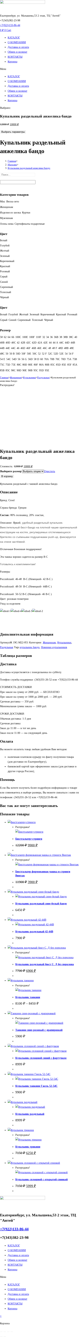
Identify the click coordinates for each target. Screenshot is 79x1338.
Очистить (49, 471)
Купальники (29, 377)
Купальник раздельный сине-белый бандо (41, 903)
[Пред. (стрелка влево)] (1, 1336)
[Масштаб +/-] (1, 1331)
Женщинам (16, 377)
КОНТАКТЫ (15, 56)
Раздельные (43, 377)
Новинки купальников (54, 647)
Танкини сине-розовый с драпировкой (39, 1030)
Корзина (12, 61)
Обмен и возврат (17, 51)
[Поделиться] (8, 1331)
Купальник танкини (27, 997)
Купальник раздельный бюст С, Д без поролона (44, 964)
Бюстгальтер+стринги (28, 838)
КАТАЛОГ (14, 37)
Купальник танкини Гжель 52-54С (36, 1086)
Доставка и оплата (18, 47)
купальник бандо (30, 647)
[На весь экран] (4, 1331)
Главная (4, 377)
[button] (39, 69)
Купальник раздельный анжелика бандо (29, 168)
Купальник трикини (27, 1146)
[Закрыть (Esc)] (11, 1331)
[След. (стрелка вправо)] (4, 1336)
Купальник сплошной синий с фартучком (41, 1058)
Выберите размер (10, 471)
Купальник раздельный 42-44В (34, 931)
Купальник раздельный (29, 1114)
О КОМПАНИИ (17, 42)
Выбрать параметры (13, 131)
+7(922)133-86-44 (10, 25)
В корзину (7, 476)
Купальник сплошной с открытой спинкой (41, 1179)
